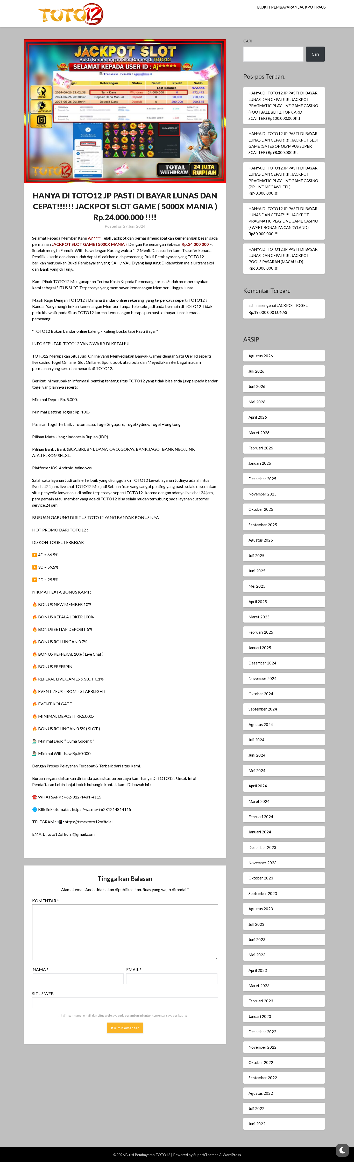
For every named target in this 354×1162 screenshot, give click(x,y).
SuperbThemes (205, 1154)
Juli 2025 (256, 555)
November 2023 (263, 862)
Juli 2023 (256, 924)
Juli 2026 (256, 371)
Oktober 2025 (261, 509)
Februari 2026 (261, 448)
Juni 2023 (257, 939)
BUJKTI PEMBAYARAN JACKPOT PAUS (291, 7)
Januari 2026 (260, 463)
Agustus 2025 (261, 540)
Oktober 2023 (261, 878)
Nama (40, 969)
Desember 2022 (262, 1031)
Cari (247, 41)
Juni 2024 (257, 755)
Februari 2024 (261, 816)
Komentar (45, 900)
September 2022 (263, 1077)
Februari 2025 (261, 632)
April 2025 (258, 601)
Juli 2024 (256, 739)
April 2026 (258, 417)
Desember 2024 (262, 663)
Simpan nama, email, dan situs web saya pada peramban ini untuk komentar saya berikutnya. (125, 1015)
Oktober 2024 (261, 693)
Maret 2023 (259, 985)
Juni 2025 (257, 570)
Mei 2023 (257, 954)
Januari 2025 (260, 647)
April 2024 (258, 785)
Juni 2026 (257, 386)
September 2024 (263, 709)
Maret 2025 (259, 617)
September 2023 (263, 893)
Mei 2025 (257, 586)
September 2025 (263, 524)
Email (133, 969)
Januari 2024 (260, 832)
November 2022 (263, 1047)
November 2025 (263, 494)
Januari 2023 (260, 1016)
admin (254, 305)
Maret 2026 (259, 432)
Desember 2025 (262, 478)
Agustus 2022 (261, 1093)
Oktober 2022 (261, 1062)
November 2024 (263, 678)
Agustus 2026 (261, 355)
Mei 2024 (257, 770)
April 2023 (258, 970)
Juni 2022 (257, 1123)
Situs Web (43, 993)
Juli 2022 (256, 1108)
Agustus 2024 (261, 724)
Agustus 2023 (261, 908)
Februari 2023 (261, 1000)
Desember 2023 (262, 847)
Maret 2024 (259, 801)
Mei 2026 (257, 401)
